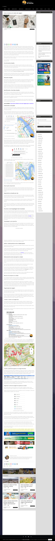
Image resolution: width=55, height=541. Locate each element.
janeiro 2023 (40, 151)
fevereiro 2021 (40, 188)
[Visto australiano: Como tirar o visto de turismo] (28, 480)
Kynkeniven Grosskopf (8, 28)
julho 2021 (39, 181)
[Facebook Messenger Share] (13, 44)
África (9, 9)
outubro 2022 (40, 155)
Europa (37, 9)
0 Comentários (32, 29)
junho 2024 (40, 134)
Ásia (33, 9)
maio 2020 (39, 205)
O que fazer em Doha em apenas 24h (27, 471)
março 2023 (40, 147)
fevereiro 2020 (40, 210)
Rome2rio (22, 252)
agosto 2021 (40, 179)
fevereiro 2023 (40, 149)
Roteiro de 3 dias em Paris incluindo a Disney (10, 485)
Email (38, 123)
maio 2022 (39, 164)
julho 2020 (39, 201)
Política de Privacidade (26, 539)
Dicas (45, 9)
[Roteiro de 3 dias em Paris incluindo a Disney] (11, 480)
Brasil (5, 9)
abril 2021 (39, 184)
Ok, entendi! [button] (50, 539)
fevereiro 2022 (40, 169)
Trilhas (49, 9)
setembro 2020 (40, 197)
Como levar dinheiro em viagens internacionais (27, 501)
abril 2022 (39, 166)
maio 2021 (39, 183)
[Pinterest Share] (11, 44)
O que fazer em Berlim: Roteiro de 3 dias (44, 46)
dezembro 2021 (40, 173)
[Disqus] (19, 522)
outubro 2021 (40, 175)
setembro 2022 (40, 156)
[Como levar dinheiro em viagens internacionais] (28, 496)
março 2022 (40, 168)
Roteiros (10, 466)
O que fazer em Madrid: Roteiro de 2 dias (44, 48)
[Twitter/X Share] (7, 44)
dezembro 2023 (40, 138)
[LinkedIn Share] (15, 44)
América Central (14, 9)
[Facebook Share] (5, 44)
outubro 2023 (40, 140)
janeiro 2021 (40, 190)
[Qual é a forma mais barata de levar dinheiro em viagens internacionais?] (11, 496)
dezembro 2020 (40, 192)
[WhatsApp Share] (9, 44)
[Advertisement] (10, 37)
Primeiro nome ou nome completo (41, 119)
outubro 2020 (40, 196)
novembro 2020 (40, 194)
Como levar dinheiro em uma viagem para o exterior (22, 103)
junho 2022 (40, 162)
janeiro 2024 (40, 136)
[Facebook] (5, 461)
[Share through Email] (17, 44)
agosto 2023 (40, 142)
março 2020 (40, 209)
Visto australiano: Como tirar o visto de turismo (27, 485)
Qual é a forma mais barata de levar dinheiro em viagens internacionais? (10, 502)
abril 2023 (39, 145)
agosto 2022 (40, 158)
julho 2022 (39, 160)
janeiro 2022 (40, 171)
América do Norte (28, 9)
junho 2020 (40, 203)
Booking (29, 216)
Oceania (41, 9)
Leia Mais (4, 487)
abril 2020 (39, 207)
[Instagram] (4, 461)
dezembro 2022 (40, 153)
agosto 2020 (40, 199)
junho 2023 (39, 143)
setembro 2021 (40, 177)
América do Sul (21, 9)
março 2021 (40, 186)
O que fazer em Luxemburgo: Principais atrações (11, 471)
